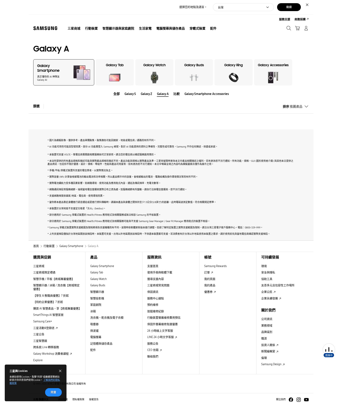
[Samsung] (45, 28)
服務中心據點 (155, 298)
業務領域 (266, 325)
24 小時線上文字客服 (160, 330)
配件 (93, 350)
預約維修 (152, 304)
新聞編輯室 (268, 351)
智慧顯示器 (97, 292)
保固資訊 (152, 292)
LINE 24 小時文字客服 (160, 337)
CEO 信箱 (153, 350)
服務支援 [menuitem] (284, 19)
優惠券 (208, 292)
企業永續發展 (269, 298)
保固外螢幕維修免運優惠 (162, 324)
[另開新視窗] (291, 399)
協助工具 (266, 279)
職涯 (264, 338)
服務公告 (152, 343)
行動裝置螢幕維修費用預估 (163, 317)
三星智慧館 (40, 341)
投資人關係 (268, 345)
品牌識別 (266, 332)
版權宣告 (94, 399)
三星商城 (38, 266)
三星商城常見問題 (158, 285)
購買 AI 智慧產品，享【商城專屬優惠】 (57, 308)
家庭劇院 (95, 304)
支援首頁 (152, 266)
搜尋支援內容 (155, 279)
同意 (53, 392)
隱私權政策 (78, 399)
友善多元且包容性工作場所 (277, 285)
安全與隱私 (268, 272)
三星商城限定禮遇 (44, 272)
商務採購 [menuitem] (300, 19)
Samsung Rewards (215, 266)
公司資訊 (266, 319)
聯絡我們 (152, 356)
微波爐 (94, 330)
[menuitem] (74, 28)
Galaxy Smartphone (102, 266)
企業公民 (267, 292)
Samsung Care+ (42, 321)
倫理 (264, 358)
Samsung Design (271, 364)
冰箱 (93, 311)
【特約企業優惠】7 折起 (48, 302)
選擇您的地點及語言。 (193, 7)
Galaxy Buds (97, 285)
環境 (264, 266)
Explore (38, 360)
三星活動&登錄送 (44, 328)
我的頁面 (209, 279)
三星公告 (38, 334)
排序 (292, 106)
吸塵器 (94, 324)
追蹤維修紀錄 (155, 311)
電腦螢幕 (95, 337)
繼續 (289, 7)
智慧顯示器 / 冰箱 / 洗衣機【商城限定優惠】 (56, 287)
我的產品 (209, 285)
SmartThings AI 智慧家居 (48, 315)
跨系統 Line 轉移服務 (46, 347)
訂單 (207, 272)
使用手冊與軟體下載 (159, 272)
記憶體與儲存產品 (101, 343)
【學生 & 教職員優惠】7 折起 (51, 295)
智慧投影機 (97, 298)
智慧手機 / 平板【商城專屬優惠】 (53, 279)
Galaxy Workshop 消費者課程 (51, 353)
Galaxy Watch (98, 279)
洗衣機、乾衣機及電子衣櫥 (107, 317)
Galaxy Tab (96, 272)
